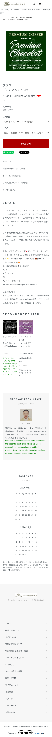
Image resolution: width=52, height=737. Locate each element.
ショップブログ (11, 664)
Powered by (12, 733)
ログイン (9, 698)
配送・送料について (13, 630)
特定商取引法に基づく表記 (14, 168)
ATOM (13, 678)
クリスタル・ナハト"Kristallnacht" (10, 345)
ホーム (5, 19)
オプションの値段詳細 (12, 175)
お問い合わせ (11, 712)
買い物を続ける (9, 189)
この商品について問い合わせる (16, 182)
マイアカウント (11, 685)
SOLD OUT (26, 143)
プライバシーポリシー (14, 657)
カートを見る (11, 705)
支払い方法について (13, 643)
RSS (7, 678)
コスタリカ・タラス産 (26, 345)
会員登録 (9, 691)
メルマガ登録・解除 (13, 671)
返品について (8, 161)
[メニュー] (48, 4)
